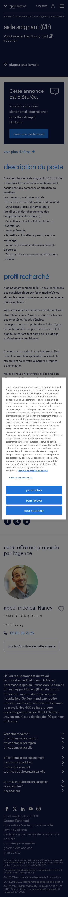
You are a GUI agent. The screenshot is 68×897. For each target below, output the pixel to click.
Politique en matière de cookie (33, 470)
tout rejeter (34, 500)
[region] (34, 448)
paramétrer (34, 490)
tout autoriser (34, 510)
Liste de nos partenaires (20, 477)
